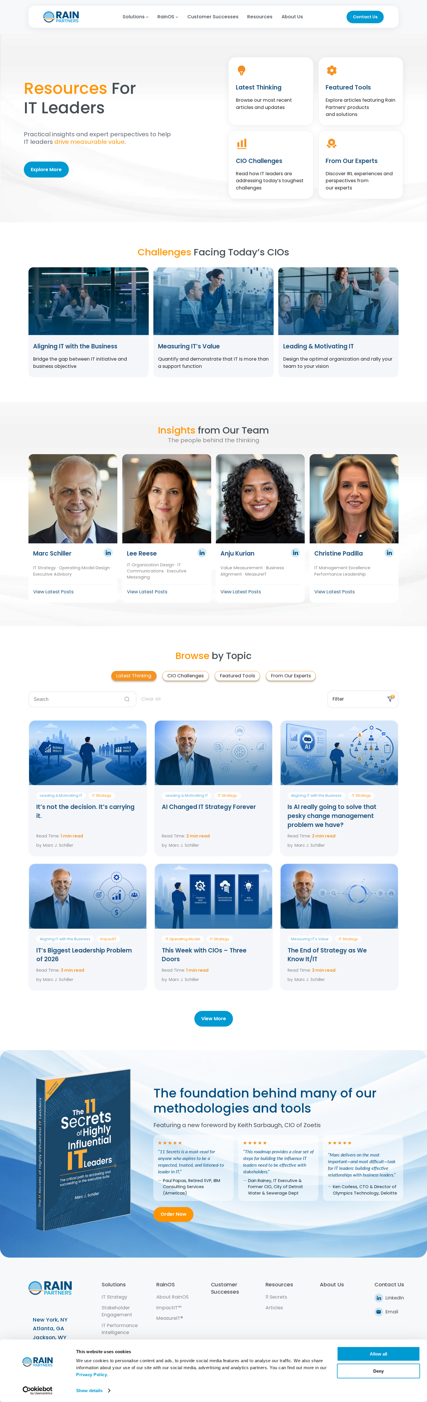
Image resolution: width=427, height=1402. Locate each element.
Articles (274, 1307)
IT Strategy (101, 795)
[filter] (270, 91)
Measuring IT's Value (310, 939)
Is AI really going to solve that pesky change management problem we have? (332, 816)
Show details (89, 1390)
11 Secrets (276, 1297)
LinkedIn (394, 1297)
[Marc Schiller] (108, 555)
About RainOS (172, 1297)
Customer (224, 1284)
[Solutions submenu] (147, 16)
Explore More (46, 169)
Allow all (378, 1353)
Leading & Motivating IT (61, 795)
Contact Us (365, 17)
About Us (332, 1284)
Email (391, 1311)
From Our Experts (291, 675)
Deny (378, 1370)
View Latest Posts (53, 591)
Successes (225, 1291)
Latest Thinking (133, 675)
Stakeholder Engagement (117, 1311)
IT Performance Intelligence (120, 1329)
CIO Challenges (185, 675)
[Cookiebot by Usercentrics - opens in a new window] (37, 1390)
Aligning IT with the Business (316, 795)
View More (213, 1018)
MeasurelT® (169, 1318)
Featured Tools (237, 675)
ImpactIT (108, 939)
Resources (279, 1284)
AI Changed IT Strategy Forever (209, 807)
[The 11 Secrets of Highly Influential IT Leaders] (86, 1239)
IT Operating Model (183, 939)
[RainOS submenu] (176, 16)
